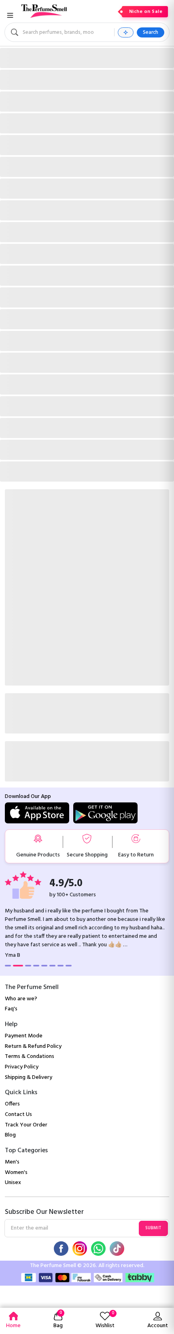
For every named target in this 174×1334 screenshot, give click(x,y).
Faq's (11, 1009)
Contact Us (18, 1114)
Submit (153, 1228)
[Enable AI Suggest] (126, 32)
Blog (10, 1135)
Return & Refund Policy (33, 1046)
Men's (12, 1162)
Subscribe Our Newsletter (44, 1212)
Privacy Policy (21, 1067)
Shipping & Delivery (28, 1077)
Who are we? (21, 999)
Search (150, 32)
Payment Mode (23, 1036)
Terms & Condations (29, 1056)
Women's (16, 1172)
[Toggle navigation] (10, 15)
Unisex (13, 1182)
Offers (12, 1104)
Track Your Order (26, 1125)
